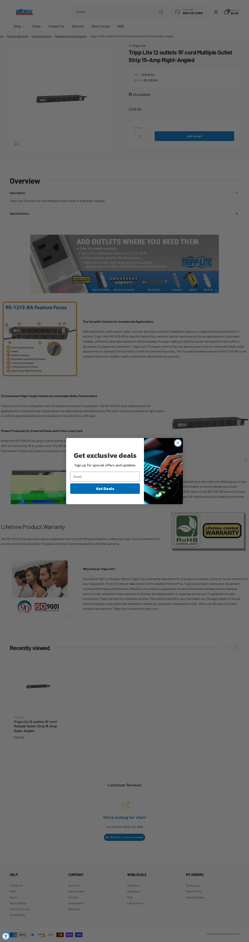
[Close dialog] (177, 443)
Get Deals (105, 489)
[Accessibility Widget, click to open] (6, 936)
